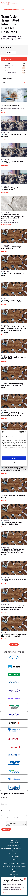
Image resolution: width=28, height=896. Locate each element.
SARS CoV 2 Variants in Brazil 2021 (12, 274)
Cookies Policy (14, 856)
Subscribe (6, 829)
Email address (5, 811)
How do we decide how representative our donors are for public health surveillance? (12, 216)
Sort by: (3, 52)
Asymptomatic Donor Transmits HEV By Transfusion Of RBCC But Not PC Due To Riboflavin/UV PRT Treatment (13, 329)
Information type (7, 59)
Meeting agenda (15, 65)
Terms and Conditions (14, 854)
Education (15, 63)
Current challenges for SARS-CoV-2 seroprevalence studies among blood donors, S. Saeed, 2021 (13, 469)
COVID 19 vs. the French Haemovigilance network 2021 (11, 301)
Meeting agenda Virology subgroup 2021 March (11, 247)
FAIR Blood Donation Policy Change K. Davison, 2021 (11, 523)
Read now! (5, 892)
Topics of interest (8, 78)
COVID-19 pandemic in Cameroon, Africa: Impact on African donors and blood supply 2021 (13, 413)
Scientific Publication (15, 72)
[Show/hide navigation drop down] (26, 3)
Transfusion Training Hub (11, 106)
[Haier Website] (14, 755)
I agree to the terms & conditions (12, 818)
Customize (13, 462)
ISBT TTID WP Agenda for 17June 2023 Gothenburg (13, 188)
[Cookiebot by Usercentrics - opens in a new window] (18, 432)
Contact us (14, 851)
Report (15, 70)
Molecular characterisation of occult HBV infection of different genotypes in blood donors (12, 607)
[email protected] (14, 842)
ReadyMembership (17, 848)
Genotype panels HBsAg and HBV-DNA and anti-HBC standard (14, 635)
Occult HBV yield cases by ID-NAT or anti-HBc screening (13, 580)
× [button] (25, 878)
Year (4, 82)
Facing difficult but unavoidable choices (13, 496)
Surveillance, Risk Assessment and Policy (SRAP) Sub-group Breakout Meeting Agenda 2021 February (12, 551)
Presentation (15, 68)
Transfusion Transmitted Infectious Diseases (14, 9)
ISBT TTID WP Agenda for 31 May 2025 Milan (13, 135)
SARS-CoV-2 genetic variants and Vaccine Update (13, 358)
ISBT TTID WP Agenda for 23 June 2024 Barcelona (12, 162)
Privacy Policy (14, 859)
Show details (21, 454)
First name (4, 797)
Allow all (14, 458)
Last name (4, 804)
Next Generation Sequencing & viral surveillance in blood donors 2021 (13, 385)
